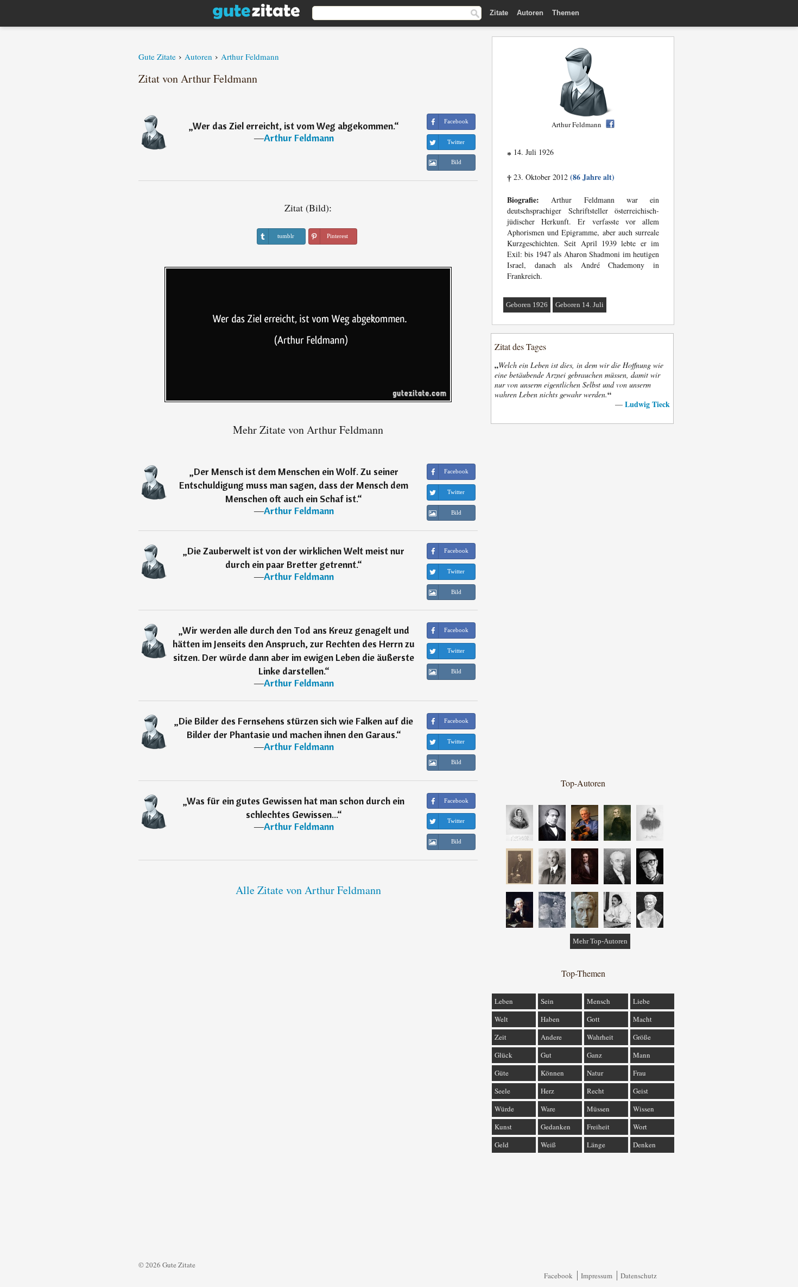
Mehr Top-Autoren (600, 941)
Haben (550, 1019)
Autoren (530, 13)
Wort (640, 1127)
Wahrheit (600, 1037)
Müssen (598, 1109)
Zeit (500, 1037)
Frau (639, 1073)
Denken (644, 1144)
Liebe (641, 1001)
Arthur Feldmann (299, 138)
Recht (595, 1091)
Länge (596, 1144)
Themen (565, 13)
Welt (501, 1019)
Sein (547, 1001)
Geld (502, 1144)
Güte (502, 1073)
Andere (551, 1037)
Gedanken (556, 1127)
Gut (546, 1055)
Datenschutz (638, 1275)
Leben (504, 1001)
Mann (641, 1055)
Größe (642, 1037)
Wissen (643, 1109)
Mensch (598, 1001)
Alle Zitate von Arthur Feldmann (308, 890)
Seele (502, 1091)
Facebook (558, 1275)
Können (552, 1073)
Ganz (594, 1055)
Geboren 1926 (527, 305)
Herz (547, 1091)
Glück (503, 1055)
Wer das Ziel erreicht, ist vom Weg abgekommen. (293, 126)
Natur (595, 1073)
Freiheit (598, 1127)
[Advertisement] (583, 600)
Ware (548, 1109)
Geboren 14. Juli (579, 305)
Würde (504, 1109)
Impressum (596, 1275)
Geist (640, 1091)
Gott (593, 1019)
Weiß (548, 1144)
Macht (642, 1019)
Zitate (499, 13)
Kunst (503, 1127)
